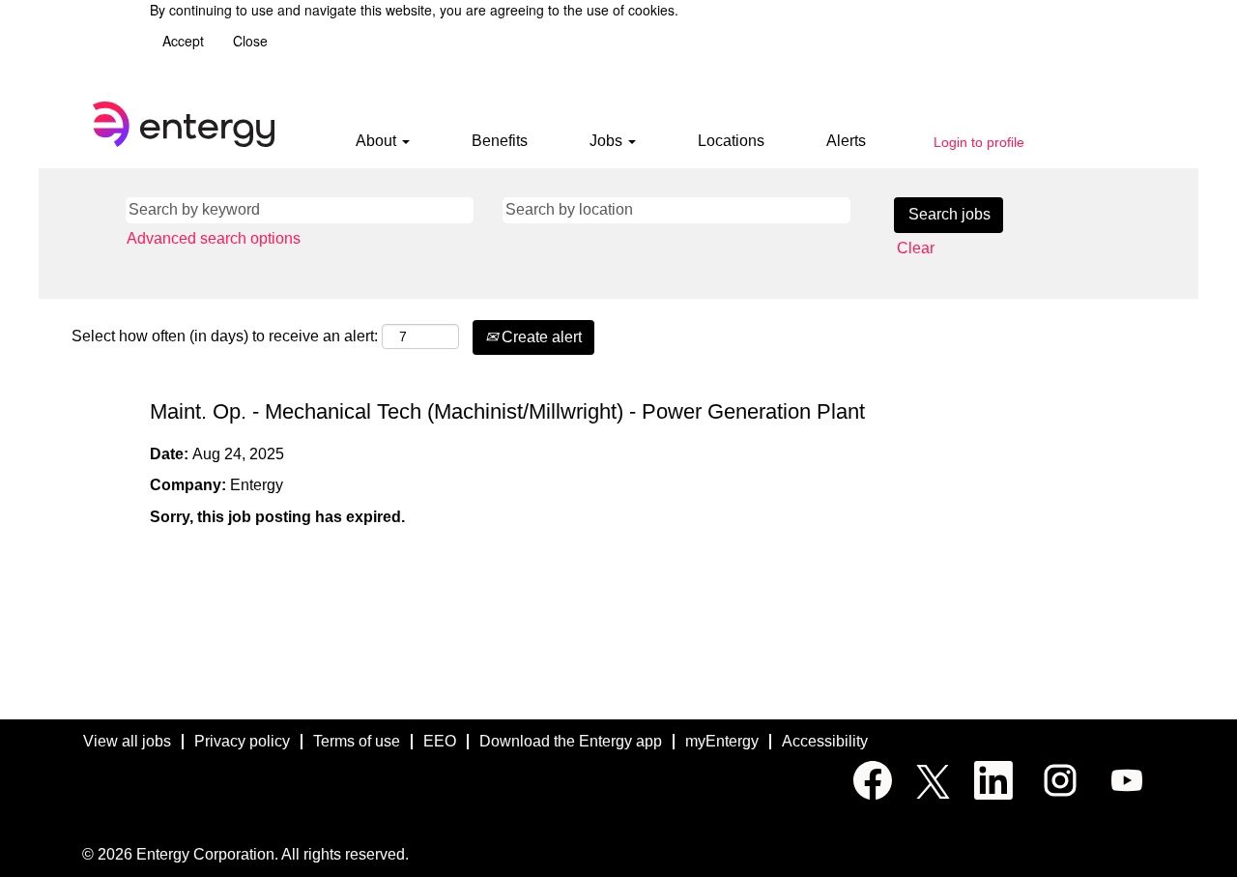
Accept (183, 40)
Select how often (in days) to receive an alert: (225, 336)
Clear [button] (916, 248)
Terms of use (356, 741)
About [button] (378, 140)
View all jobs (127, 741)
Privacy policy (242, 741)
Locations (731, 140)
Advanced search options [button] (214, 238)
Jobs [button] (608, 140)
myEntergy (722, 741)
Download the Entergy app (570, 741)
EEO (439, 741)
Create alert (540, 337)
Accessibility (825, 741)
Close (250, 40)
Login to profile (979, 142)
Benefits (500, 140)
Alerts (846, 140)
